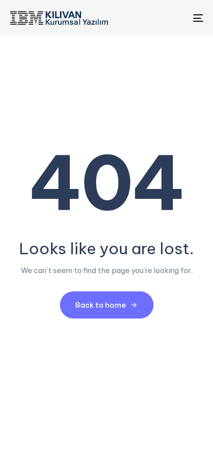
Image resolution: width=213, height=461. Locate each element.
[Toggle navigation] (171, 18)
